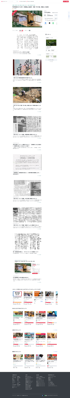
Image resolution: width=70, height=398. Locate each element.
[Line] (53, 23)
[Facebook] (45, 23)
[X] (49, 23)
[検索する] (17, 1)
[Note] (56, 23)
